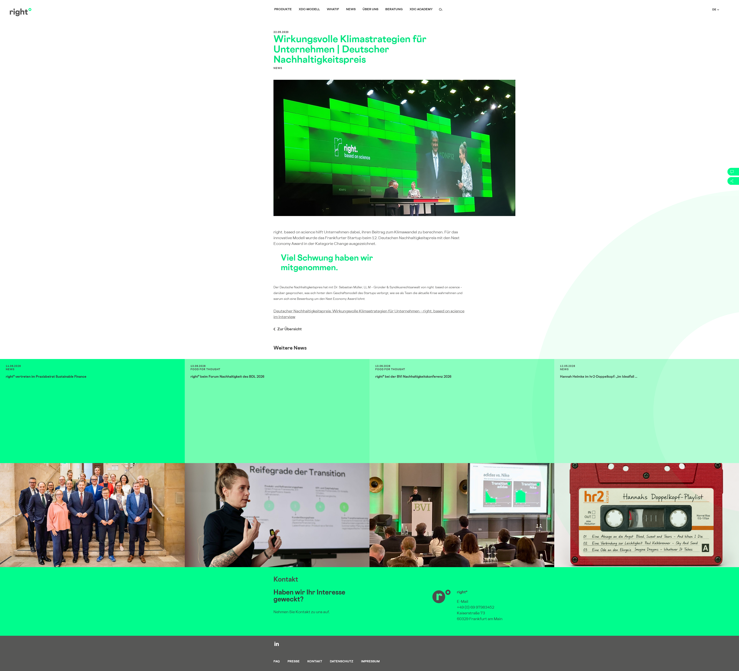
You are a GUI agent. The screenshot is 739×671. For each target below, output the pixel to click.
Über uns (370, 9)
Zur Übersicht (289, 329)
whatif (333, 9)
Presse (294, 661)
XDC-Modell (309, 9)
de (714, 9)
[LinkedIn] (276, 644)
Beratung (394, 9)
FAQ (276, 661)
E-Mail (462, 602)
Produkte (283, 9)
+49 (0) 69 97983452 (475, 608)
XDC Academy (421, 9)
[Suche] (440, 9)
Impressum (370, 661)
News (351, 9)
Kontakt (314, 661)
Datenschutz (341, 661)
